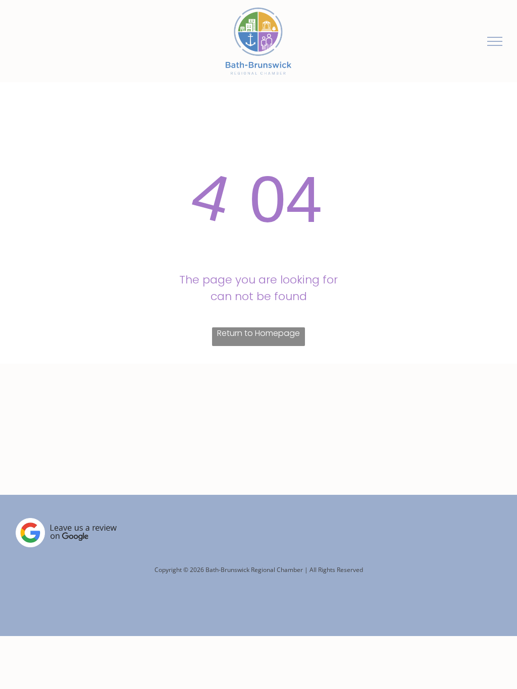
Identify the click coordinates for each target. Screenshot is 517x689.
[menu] (495, 41)
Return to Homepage (258, 333)
